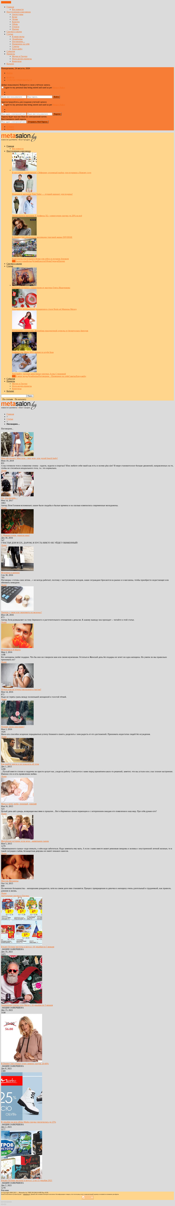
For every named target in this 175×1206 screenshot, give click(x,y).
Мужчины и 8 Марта (11, 650)
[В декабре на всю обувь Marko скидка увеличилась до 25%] (21, 1119)
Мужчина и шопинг (10, 572)
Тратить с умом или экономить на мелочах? (21, 612)
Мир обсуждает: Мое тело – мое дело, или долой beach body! (29, 458)
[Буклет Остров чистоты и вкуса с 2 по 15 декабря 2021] (21, 1178)
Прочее (15, 29)
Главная (10, 7)
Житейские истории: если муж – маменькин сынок (25, 841)
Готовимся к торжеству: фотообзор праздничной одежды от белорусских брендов (50, 331)
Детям (15, 19)
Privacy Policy (58, 87)
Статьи (10, 34)
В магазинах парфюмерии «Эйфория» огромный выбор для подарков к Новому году (51, 172)
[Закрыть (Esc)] (2, 1201)
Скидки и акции (14, 31)
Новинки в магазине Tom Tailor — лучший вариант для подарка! (42, 194)
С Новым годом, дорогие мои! (15, 535)
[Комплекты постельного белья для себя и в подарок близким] (24, 256)
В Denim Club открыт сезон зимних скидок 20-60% (25, 1063)
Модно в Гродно (19, 56)
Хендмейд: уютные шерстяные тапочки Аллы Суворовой (39, 374)
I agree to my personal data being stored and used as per (34, 87)
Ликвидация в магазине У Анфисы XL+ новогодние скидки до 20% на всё (47, 215)
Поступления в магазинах (19, 12)
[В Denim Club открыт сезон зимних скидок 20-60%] (21, 1061)
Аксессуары (17, 14)
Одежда (15, 27)
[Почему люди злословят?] (17, 724)
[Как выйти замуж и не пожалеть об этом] (17, 761)
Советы (15, 46)
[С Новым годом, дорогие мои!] (17, 533)
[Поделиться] (5, 1201)
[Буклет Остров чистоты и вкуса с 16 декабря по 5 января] (21, 944)
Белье (14, 17)
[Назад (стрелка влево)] (2, 1204)
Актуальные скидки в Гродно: (15, 896)
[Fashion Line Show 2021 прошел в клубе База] (24, 350)
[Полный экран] (8, 1201)
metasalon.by (26, 1194)
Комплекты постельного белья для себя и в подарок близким (40, 259)
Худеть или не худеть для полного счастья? (21, 689)
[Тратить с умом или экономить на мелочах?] (17, 610)
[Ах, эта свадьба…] (17, 495)
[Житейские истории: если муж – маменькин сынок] (17, 839)
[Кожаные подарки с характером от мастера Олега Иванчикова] (24, 285)
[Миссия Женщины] (17, 878)
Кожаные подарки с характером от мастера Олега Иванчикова (41, 287)
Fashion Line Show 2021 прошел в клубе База (33, 352)
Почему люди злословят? (12, 727)
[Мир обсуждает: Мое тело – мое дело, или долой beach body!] (17, 456)
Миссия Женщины (9, 881)
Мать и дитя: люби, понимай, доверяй (19, 804)
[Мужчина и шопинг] (17, 570)
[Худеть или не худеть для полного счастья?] (17, 687)
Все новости (18, 9)
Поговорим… (18, 41)
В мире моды (18, 36)
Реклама (10, 129)
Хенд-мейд (17, 49)
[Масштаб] (10, 1201)
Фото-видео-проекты (22, 59)
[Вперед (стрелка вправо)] (5, 1204)
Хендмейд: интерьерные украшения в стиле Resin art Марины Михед (44, 309)
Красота (16, 22)
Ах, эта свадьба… (9, 498)
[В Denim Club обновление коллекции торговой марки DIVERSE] (24, 235)
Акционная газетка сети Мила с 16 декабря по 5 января (27, 1005)
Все (13, 261)
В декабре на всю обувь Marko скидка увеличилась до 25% (28, 1122)
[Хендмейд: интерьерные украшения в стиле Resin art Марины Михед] (24, 307)
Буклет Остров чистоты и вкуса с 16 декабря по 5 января (27, 947)
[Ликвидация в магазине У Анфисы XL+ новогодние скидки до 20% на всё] (24, 213)
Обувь (15, 24)
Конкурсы (16, 61)
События (11, 51)
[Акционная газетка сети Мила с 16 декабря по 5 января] (21, 1003)
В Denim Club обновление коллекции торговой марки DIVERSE (42, 237)
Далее (4, 470)
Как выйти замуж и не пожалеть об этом (20, 764)
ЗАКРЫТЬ (6, 2)
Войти (10, 73)
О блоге (10, 126)
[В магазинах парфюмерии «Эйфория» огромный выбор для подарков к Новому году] (24, 170)
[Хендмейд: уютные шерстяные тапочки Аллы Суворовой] (24, 371)
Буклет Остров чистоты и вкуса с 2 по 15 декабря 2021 (26, 1180)
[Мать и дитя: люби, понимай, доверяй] (17, 801)
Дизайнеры (17, 39)
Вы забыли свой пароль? (12, 99)
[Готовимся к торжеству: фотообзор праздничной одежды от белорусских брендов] (24, 328)
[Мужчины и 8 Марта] (17, 647)
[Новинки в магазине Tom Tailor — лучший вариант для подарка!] (24, 191)
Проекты (11, 54)
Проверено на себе (21, 44)
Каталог (10, 64)
